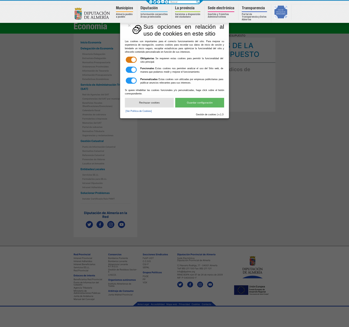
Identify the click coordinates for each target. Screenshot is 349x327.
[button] (125, 12)
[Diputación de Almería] (93, 13)
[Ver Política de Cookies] (139, 111)
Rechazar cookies (149, 102)
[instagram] (163, 1)
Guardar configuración (200, 102)
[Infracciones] (281, 12)
